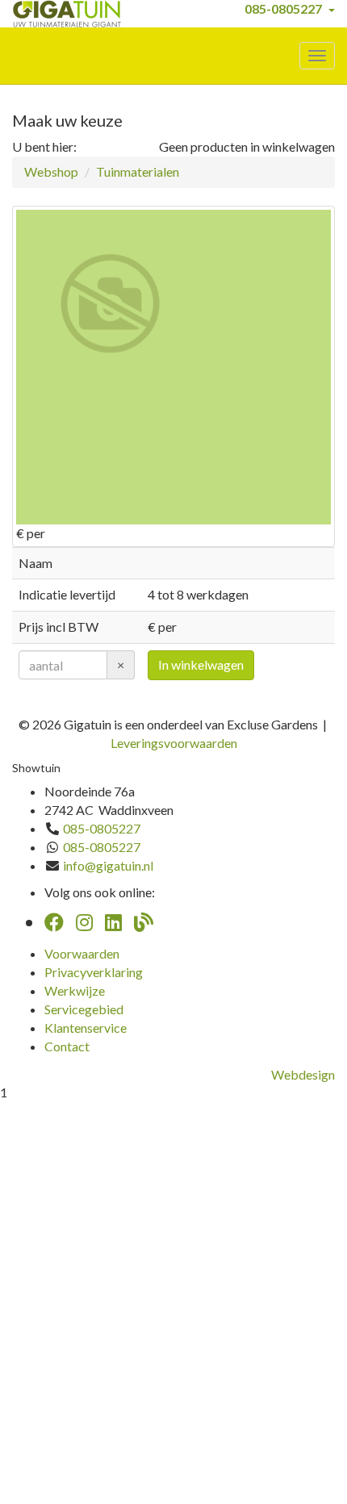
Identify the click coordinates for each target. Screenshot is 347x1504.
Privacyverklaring (93, 972)
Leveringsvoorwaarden (174, 742)
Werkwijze (74, 990)
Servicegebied (83, 1009)
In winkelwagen (201, 664)
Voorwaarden (81, 953)
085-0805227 (283, 8)
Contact (67, 1046)
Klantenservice (85, 1027)
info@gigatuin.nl (108, 865)
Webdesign (303, 1074)
